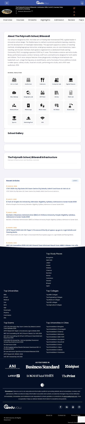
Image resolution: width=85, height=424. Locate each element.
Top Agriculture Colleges (54, 305)
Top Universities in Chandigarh (56, 329)
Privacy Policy (75, 415)
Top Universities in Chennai (54, 332)
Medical (6, 300)
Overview (7, 20)
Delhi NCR (49, 260)
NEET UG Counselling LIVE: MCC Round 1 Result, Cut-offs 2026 (23, 333)
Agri (5, 307)
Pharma (6, 312)
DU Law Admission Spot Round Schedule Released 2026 (21, 351)
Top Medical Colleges (53, 300)
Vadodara (49, 278)
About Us (49, 415)
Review (71, 20)
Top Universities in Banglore (55, 326)
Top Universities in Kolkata (54, 350)
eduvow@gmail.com (70, 396)
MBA (5, 295)
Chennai (49, 270)
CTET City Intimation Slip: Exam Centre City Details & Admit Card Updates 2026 (22, 327)
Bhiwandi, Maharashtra (24, 11)
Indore (48, 265)
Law (5, 302)
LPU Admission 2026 (10, 345)
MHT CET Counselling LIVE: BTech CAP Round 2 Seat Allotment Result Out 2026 (23, 337)
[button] (7, 3)
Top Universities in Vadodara (55, 352)
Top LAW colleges (51, 302)
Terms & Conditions (74, 422)
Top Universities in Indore (54, 344)
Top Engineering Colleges (54, 297)
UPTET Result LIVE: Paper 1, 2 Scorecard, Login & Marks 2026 (22, 331)
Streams (32, 20)
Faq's (81, 20)
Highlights (45, 20)
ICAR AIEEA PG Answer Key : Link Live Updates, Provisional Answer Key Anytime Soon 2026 (21, 341)
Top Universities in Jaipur (54, 347)
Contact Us (61, 415)
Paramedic (7, 310)
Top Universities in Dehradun (55, 334)
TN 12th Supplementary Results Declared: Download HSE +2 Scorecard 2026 (22, 348)
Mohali (48, 275)
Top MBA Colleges (52, 295)
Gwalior (48, 281)
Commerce (7, 315)
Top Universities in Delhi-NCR (55, 337)
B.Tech (6, 297)
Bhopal (48, 283)
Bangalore (49, 257)
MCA (5, 305)
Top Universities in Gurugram (55, 339)
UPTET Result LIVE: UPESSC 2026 (13, 354)
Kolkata (48, 268)
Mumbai (49, 273)
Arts (5, 318)
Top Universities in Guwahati (55, 342)
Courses (20, 20)
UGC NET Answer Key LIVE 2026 (13, 357)
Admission (59, 20)
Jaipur (48, 263)
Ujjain (48, 286)
